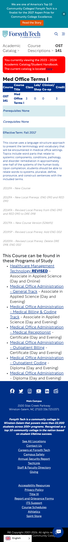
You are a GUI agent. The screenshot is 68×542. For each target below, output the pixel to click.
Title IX (34, 494)
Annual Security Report (34, 459)
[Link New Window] (12, 391)
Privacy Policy (34, 490)
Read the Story (31, 23)
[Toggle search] (56, 34)
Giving (34, 472)
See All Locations (34, 441)
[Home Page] (21, 34)
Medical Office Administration (37, 373)
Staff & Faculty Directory (34, 467)
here (49, 69)
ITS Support (34, 503)
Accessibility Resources (34, 485)
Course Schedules (34, 507)
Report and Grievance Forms (34, 498)
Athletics (34, 511)
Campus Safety (34, 454)
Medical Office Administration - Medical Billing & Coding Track (37, 312)
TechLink (34, 463)
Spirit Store (34, 516)
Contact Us (34, 445)
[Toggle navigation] (63, 34)
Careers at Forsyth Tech (34, 450)
